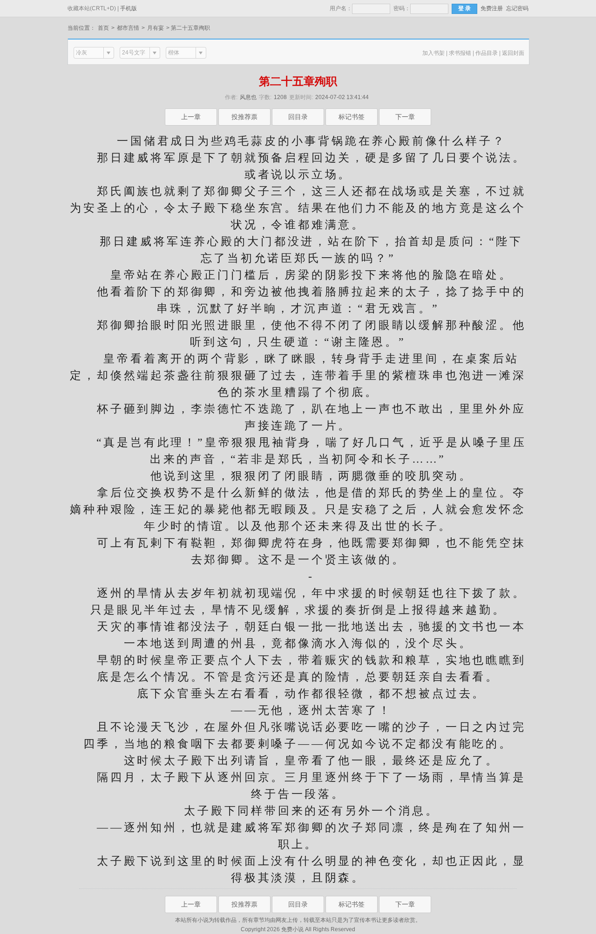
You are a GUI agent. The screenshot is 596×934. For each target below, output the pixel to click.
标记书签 (352, 116)
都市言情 (128, 28)
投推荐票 (244, 116)
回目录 (298, 116)
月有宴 (155, 28)
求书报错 (460, 53)
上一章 (191, 116)
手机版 (128, 8)
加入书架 (433, 53)
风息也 (248, 97)
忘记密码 (517, 8)
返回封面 (513, 53)
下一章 (405, 116)
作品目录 (486, 53)
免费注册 (492, 8)
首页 (103, 28)
